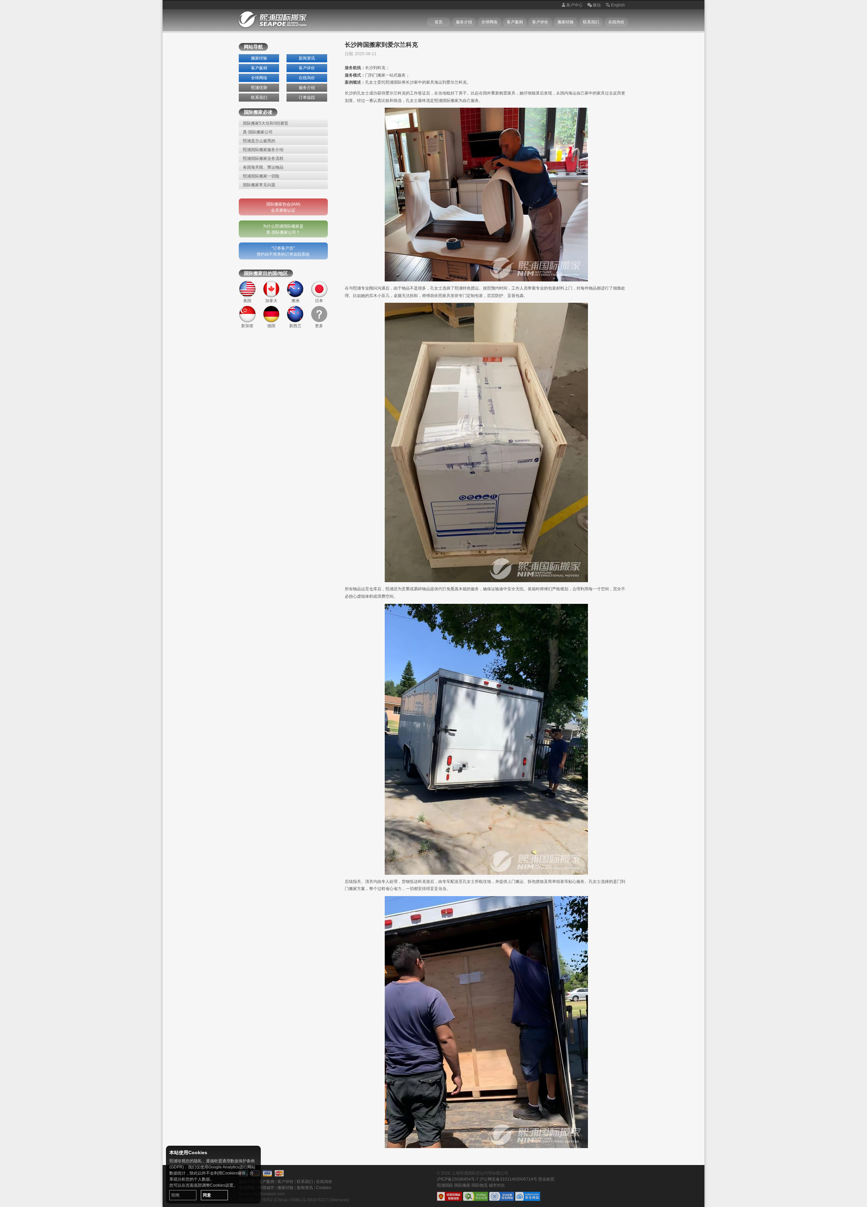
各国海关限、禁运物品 (263, 167)
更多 (319, 325)
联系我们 (591, 22)
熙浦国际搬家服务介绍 (263, 149)
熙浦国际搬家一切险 (261, 176)
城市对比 (497, 1185)
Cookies (323, 1187)
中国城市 (266, 1187)
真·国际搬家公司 (258, 132)
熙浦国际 (445, 1185)
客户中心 (574, 5)
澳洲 (295, 300)
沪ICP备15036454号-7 (458, 1179)
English (618, 5)
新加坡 (247, 325)
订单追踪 (307, 97)
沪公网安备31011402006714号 (508, 1179)
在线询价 (616, 22)
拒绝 (175, 1195)
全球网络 (489, 22)
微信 (597, 5)
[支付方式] (267, 1173)
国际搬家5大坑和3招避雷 (265, 123)
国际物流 (479, 1185)
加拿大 (271, 300)
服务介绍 (464, 22)
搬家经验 (565, 22)
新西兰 (295, 325)
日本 (319, 300)
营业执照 (546, 1179)
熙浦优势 (259, 87)
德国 (271, 325)
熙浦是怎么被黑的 (259, 141)
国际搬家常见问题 (259, 185)
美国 (247, 300)
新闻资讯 (307, 58)
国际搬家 (462, 1185)
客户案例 (515, 22)
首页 (439, 22)
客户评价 (540, 22)
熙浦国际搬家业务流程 (263, 158)
